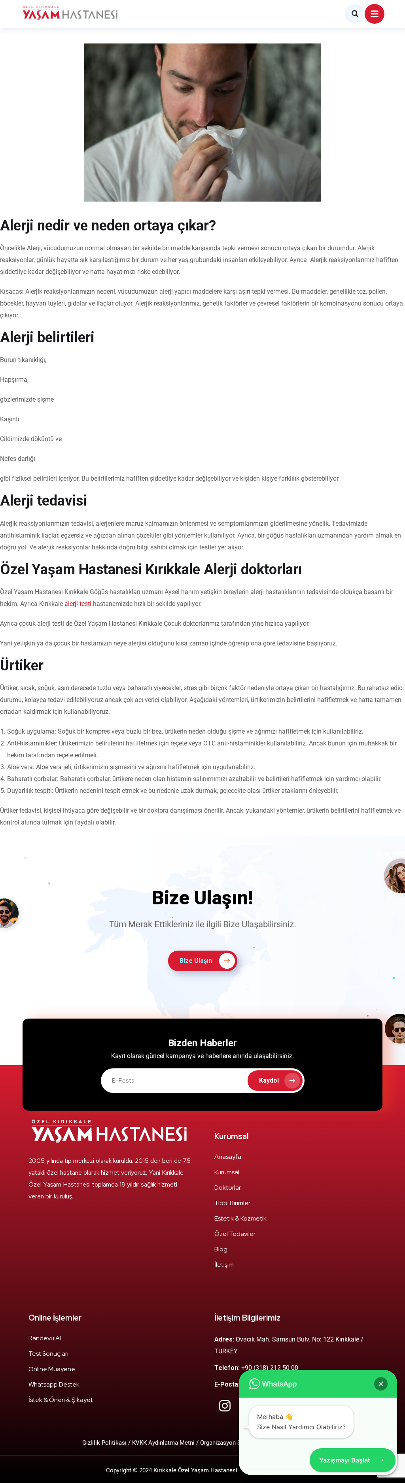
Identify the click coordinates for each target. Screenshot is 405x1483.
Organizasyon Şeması (228, 1442)
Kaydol (269, 1080)
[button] (381, 1384)
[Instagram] (224, 1405)
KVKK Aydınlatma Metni (163, 1442)
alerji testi (77, 604)
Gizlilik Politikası (105, 1442)
